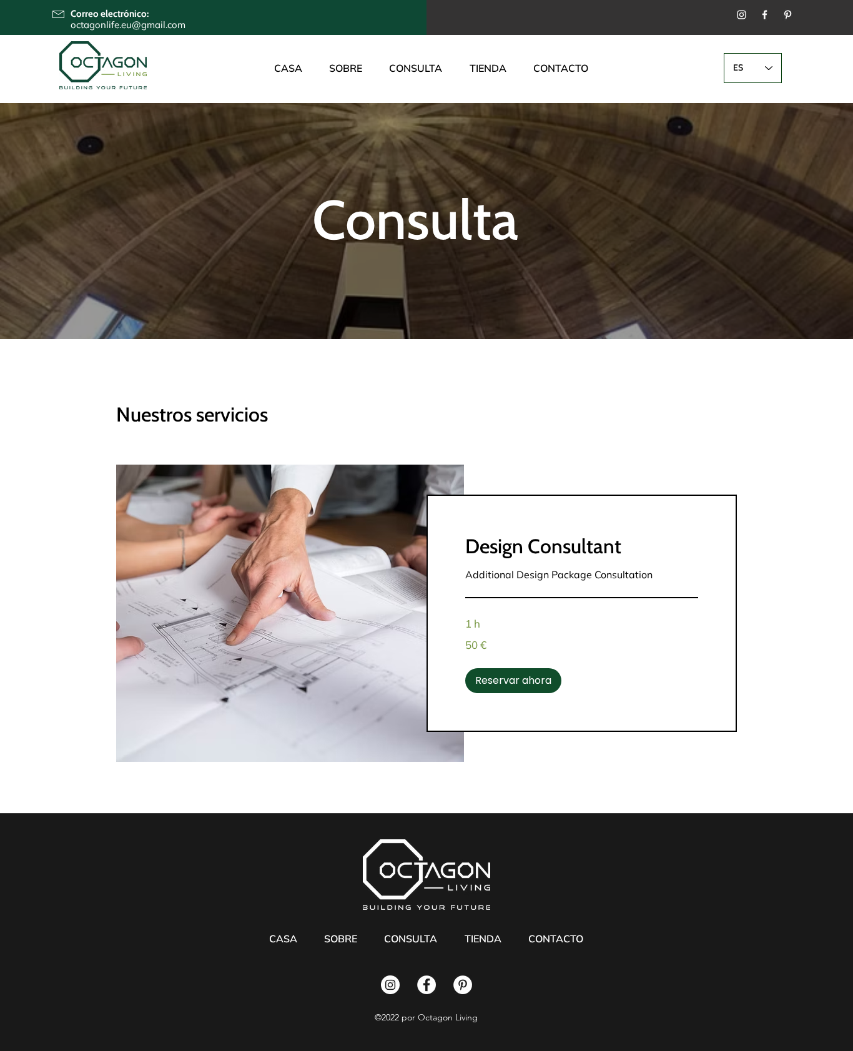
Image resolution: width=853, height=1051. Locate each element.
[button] (513, 680)
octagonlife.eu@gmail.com (128, 25)
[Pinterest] (788, 15)
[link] (581, 546)
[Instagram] (741, 15)
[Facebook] (765, 15)
